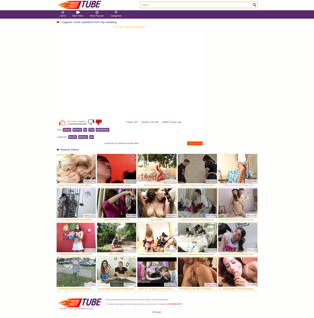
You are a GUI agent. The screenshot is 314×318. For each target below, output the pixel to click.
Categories (116, 15)
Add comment (195, 143)
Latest (63, 15)
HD (91, 137)
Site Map (156, 312)
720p (91, 130)
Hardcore (83, 137)
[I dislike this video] (91, 122)
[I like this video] (62, 122)
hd (85, 130)
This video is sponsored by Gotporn (130, 27)
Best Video (78, 15)
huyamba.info (174, 304)
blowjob (66, 130)
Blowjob (72, 137)
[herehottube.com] (79, 5)
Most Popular (97, 15)
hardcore (77, 130)
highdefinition (102, 130)
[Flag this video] (99, 122)
